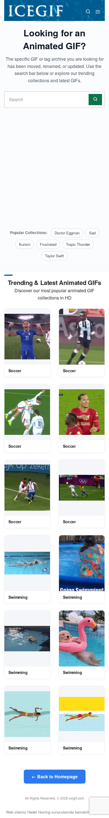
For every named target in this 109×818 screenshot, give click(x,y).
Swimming (18, 597)
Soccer (14, 370)
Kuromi (24, 244)
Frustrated (48, 244)
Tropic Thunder (78, 244)
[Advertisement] (54, 168)
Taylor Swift (54, 255)
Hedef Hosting (38, 812)
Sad (92, 232)
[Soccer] (27, 336)
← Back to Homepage (55, 776)
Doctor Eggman (67, 232)
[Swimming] (27, 563)
